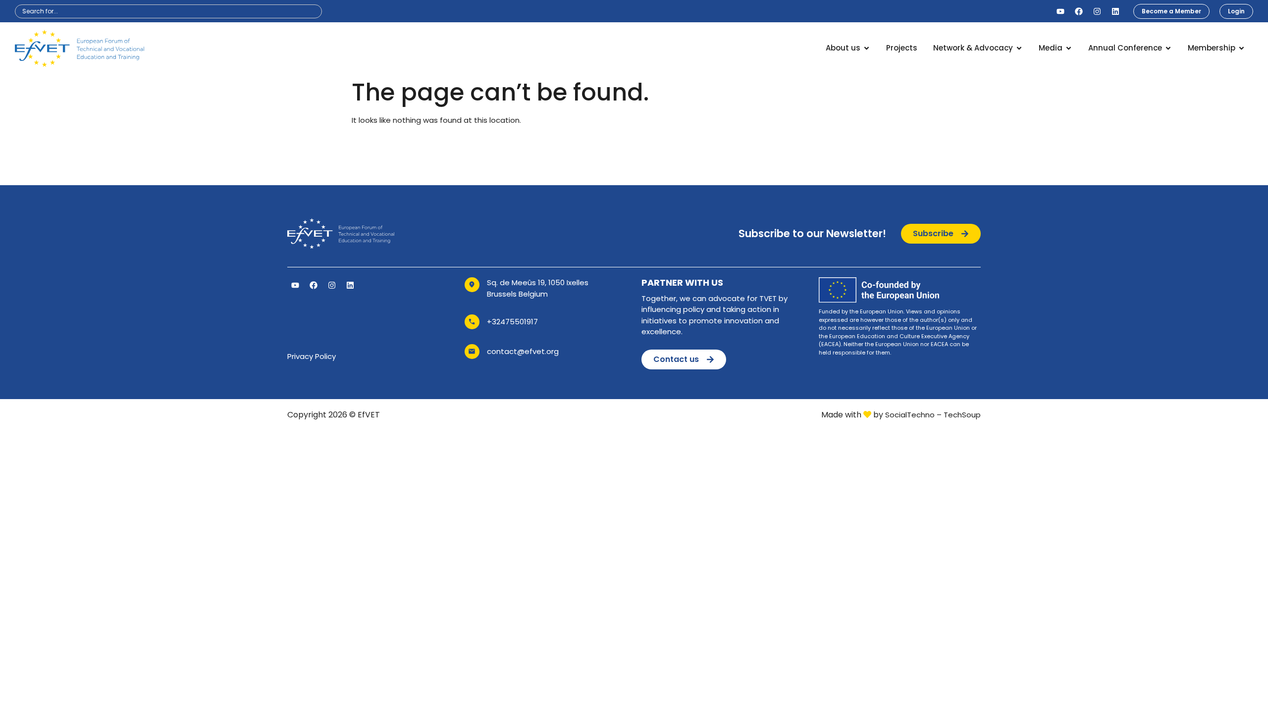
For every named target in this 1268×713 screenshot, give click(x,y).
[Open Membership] (1241, 48)
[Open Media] (1068, 48)
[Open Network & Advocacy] (1019, 48)
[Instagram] (1097, 11)
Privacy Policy (311, 356)
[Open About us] (866, 48)
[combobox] (168, 11)
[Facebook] (1079, 11)
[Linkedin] (1115, 11)
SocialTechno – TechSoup (933, 414)
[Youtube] (1060, 11)
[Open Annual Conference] (1168, 48)
